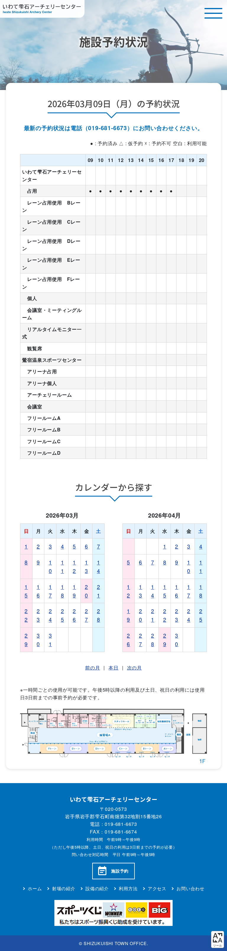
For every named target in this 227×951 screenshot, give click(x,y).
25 (62, 615)
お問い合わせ (190, 888)
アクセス (157, 888)
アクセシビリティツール (217, 939)
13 (86, 566)
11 (62, 566)
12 (74, 566)
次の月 (134, 667)
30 (38, 639)
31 (50, 639)
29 (26, 639)
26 (74, 615)
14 (98, 566)
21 (98, 591)
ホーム (35, 888)
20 (86, 591)
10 (50, 566)
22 (26, 615)
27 (86, 615)
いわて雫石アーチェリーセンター (42, 9)
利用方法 (128, 888)
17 (50, 591)
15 (26, 591)
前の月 (92, 667)
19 (74, 591)
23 (38, 615)
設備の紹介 (97, 888)
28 (98, 615)
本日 (113, 667)
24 (50, 615)
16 (38, 591)
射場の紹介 (63, 888)
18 (62, 591)
